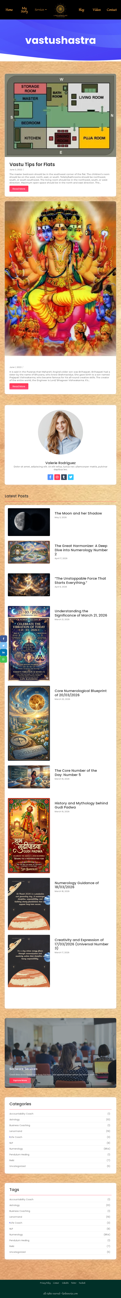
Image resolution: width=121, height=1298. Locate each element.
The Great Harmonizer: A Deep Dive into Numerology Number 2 (81, 550)
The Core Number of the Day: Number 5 (76, 773)
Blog (81, 9)
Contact (112, 9)
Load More (60, 1002)
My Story (24, 10)
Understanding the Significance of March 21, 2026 (81, 613)
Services (39, 9)
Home (9, 9)
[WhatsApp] (3, 659)
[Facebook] (3, 638)
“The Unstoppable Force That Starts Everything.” (80, 580)
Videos (97, 9)
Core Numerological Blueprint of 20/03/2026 (81, 693)
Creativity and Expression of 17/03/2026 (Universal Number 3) (82, 944)
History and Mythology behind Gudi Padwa (81, 805)
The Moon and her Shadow (78, 513)
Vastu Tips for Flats (32, 164)
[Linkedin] (3, 652)
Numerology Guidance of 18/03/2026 (77, 885)
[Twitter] (3, 645)
